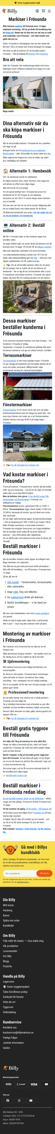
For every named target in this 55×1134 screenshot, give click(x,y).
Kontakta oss (39, 813)
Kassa (6, 915)
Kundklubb (8, 925)
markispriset (17, 597)
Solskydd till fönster (13, 996)
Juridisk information (13, 1042)
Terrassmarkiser (9, 360)
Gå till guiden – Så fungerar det (39, 809)
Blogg (6, 961)
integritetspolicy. (23, 882)
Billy (49, 153)
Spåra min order (11, 920)
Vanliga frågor (10, 1037)
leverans (31, 54)
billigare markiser (44, 247)
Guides (6, 1047)
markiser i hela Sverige (26, 829)
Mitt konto (8, 905)
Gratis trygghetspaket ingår (29, 3)
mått (15, 591)
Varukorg (7, 910)
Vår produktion (10, 946)
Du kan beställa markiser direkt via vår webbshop (23, 798)
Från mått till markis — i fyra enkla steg (23, 940)
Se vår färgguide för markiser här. (25, 465)
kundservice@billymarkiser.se (18, 1032)
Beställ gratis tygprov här (16, 775)
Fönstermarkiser (10, 410)
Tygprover (8, 1007)
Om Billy (7, 956)
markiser (18, 26)
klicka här (9, 32)
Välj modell (13, 582)
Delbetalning (9, 1012)
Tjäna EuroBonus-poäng (15, 991)
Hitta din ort (9, 1002)
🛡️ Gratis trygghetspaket (16, 986)
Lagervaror (8, 981)
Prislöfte (7, 966)
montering (43, 54)
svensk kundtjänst (41, 613)
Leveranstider (10, 951)
